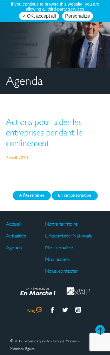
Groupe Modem (65, 341)
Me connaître (59, 247)
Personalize (77, 16)
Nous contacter (61, 271)
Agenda (14, 247)
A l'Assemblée (31, 195)
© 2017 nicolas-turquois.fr (29, 341)
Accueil (13, 224)
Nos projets (57, 259)
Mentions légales (22, 348)
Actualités (16, 235)
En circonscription (74, 195)
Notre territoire (61, 224)
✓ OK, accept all (39, 16)
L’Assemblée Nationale (69, 235)
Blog (31, 311)
